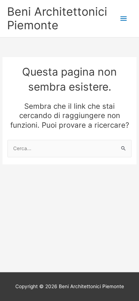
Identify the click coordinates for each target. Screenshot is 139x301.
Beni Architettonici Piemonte (57, 18)
